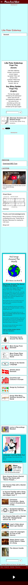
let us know (8, 185)
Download (6, 209)
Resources (17, 567)
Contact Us (6, 567)
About (2, 567)
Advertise (12, 567)
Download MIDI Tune (10, 163)
